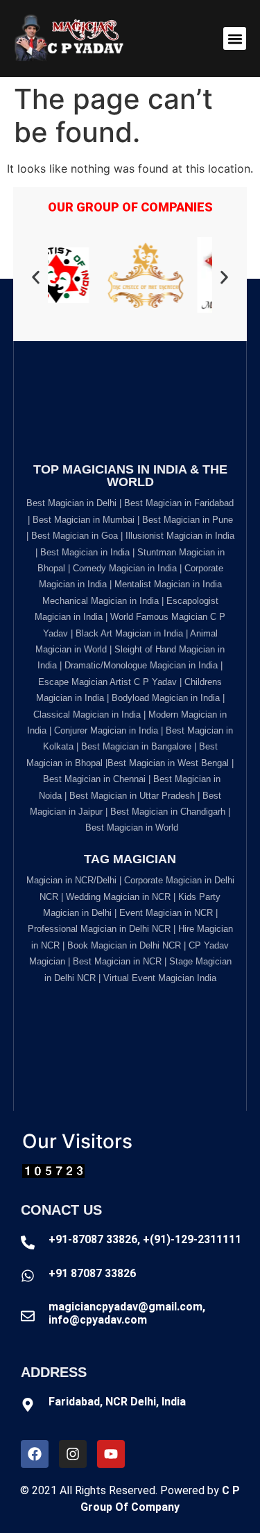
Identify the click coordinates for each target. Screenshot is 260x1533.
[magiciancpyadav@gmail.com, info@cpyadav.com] (28, 1316)
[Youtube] (111, 1454)
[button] (234, 38)
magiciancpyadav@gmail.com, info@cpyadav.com (127, 1313)
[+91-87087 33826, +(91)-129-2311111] (28, 1242)
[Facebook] (35, 1454)
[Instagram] (73, 1454)
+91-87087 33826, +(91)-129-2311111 (145, 1239)
